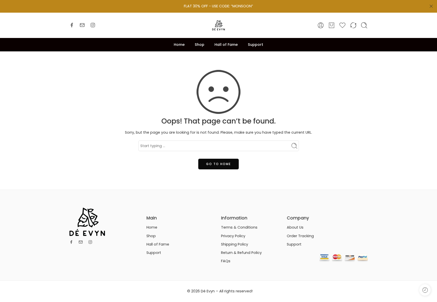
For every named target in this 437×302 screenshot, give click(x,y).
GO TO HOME (218, 164)
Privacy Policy (233, 235)
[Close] (431, 6)
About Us (295, 227)
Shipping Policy (234, 244)
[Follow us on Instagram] (93, 25)
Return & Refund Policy (241, 252)
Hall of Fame (226, 44)
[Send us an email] (82, 25)
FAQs (225, 261)
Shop (199, 44)
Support (255, 44)
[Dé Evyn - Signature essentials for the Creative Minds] (218, 25)
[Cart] (331, 25)
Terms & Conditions (239, 227)
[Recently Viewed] (425, 290)
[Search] (364, 25)
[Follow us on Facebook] (71, 25)
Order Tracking (300, 235)
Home (179, 44)
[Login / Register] (320, 25)
